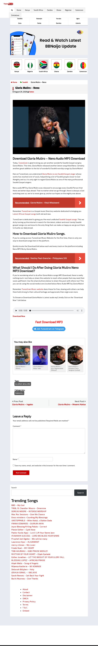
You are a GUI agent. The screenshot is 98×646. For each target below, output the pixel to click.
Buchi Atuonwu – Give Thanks (24, 578)
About (25, 589)
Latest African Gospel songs (24, 214)
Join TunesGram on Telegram (50, 329)
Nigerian (68, 10)
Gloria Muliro (22, 384)
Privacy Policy (29, 601)
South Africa (38, 10)
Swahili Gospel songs (68, 219)
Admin (31, 92)
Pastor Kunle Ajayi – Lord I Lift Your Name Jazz (32, 532)
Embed (26, 610)
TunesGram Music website (32, 289)
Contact (26, 592)
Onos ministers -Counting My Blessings (29, 517)
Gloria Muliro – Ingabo (22, 404)
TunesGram (23, 163)
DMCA (25, 598)
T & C (25, 607)
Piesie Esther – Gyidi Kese (23, 529)
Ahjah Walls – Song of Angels (24, 563)
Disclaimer (28, 595)
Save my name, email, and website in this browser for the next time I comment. (45, 466)
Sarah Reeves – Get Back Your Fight (27, 575)
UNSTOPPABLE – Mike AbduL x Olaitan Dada (31, 520)
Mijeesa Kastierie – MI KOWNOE (26, 566)
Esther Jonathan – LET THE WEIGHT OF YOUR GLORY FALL (37, 557)
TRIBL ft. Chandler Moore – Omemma (28, 508)
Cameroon (79, 10)
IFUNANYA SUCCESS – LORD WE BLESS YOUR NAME (35, 535)
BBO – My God (17, 505)
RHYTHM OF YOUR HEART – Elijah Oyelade (30, 554)
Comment (17, 426)
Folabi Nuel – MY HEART (22, 548)
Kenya (27, 10)
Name (16, 459)
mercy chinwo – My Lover (23, 545)
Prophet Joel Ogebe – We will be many (29, 539)
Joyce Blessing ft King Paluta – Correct (29, 526)
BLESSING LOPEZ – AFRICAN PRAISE (28, 560)
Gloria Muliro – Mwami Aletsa (72, 404)
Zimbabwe (15, 15)
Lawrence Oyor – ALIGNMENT (25, 542)
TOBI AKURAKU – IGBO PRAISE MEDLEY (29, 551)
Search (14, 488)
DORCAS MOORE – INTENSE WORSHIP (28, 511)
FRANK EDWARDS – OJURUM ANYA (27, 523)
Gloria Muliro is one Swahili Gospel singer (58, 174)
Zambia (50, 10)
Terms (25, 604)
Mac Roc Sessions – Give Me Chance (28, 514)
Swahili (25, 82)
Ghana (59, 10)
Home (19, 10)
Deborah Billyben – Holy (22, 569)
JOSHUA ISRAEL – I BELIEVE (24, 572)
